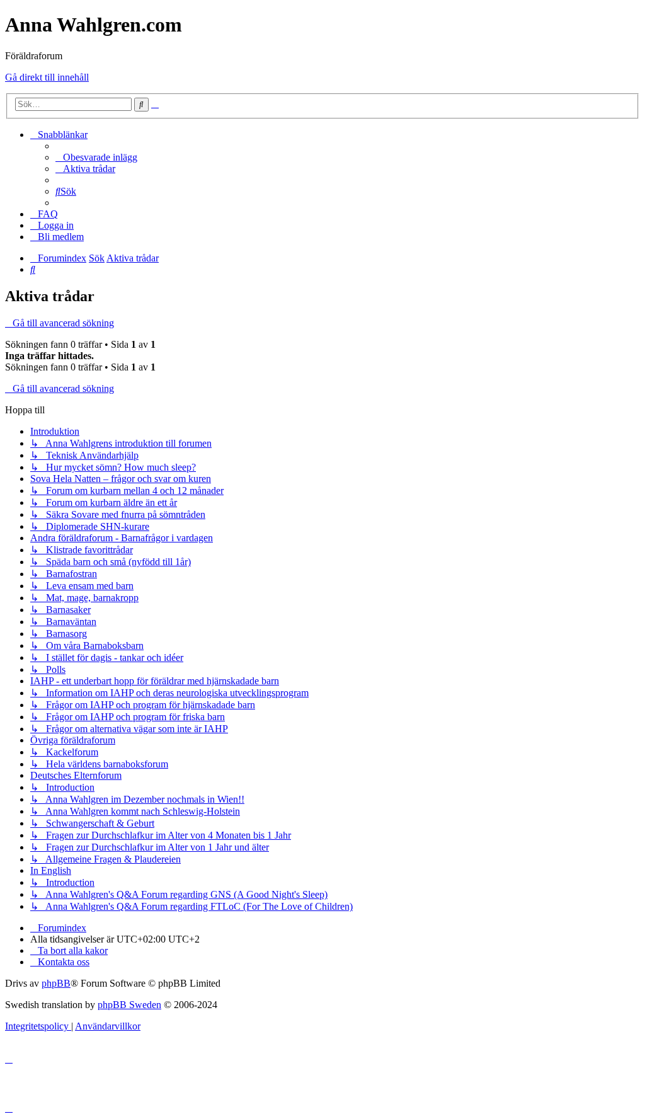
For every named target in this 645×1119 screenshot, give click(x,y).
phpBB (56, 983)
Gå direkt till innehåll (47, 77)
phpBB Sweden (129, 1004)
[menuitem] (96, 157)
